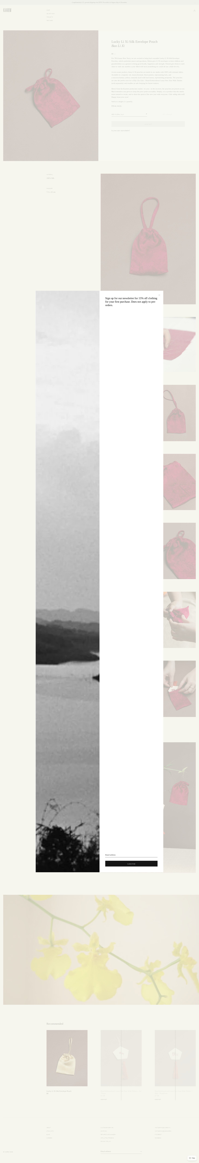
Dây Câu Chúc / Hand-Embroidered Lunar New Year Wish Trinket (157, 80)
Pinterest (158, 1134)
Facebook (158, 1138)
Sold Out (148, 124)
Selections (51, 13)
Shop (48, 10)
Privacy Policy (106, 1141)
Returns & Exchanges (108, 1134)
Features (50, 20)
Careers (49, 1138)
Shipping (104, 1131)
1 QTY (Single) (167, 114)
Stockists (50, 1131)
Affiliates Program (107, 1138)
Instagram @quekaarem (163, 1131)
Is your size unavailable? (120, 130)
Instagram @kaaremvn (162, 1127)
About (49, 1127)
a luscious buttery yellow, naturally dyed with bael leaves (132, 78)
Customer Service (107, 1127)
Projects (50, 17)
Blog (48, 1134)
